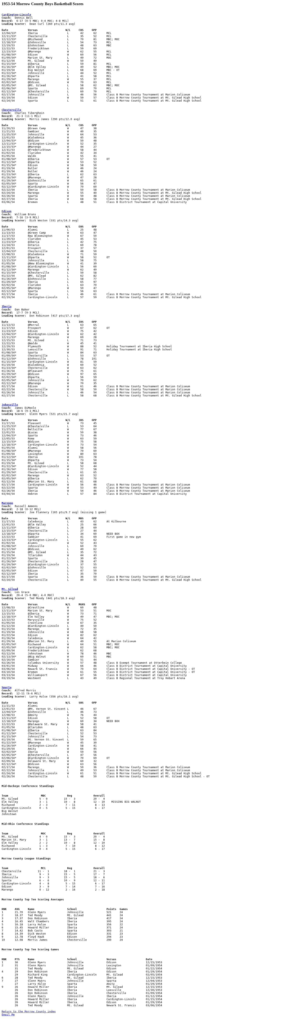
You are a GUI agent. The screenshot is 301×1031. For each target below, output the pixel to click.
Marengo (7, 503)
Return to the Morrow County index (29, 1011)
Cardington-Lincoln (16, 14)
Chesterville (11, 109)
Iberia (6, 306)
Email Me (8, 1014)
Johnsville (10, 404)
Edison (6, 211)
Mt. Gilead (10, 589)
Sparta (6, 687)
